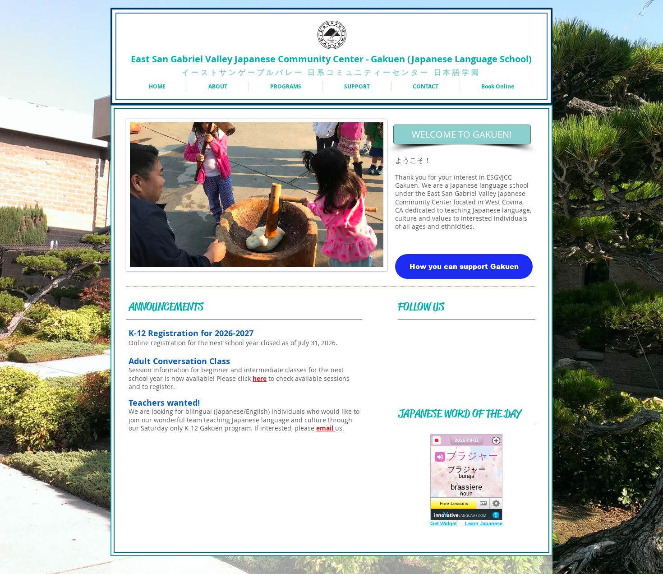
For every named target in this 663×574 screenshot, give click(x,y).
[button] (285, 86)
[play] (369, 253)
